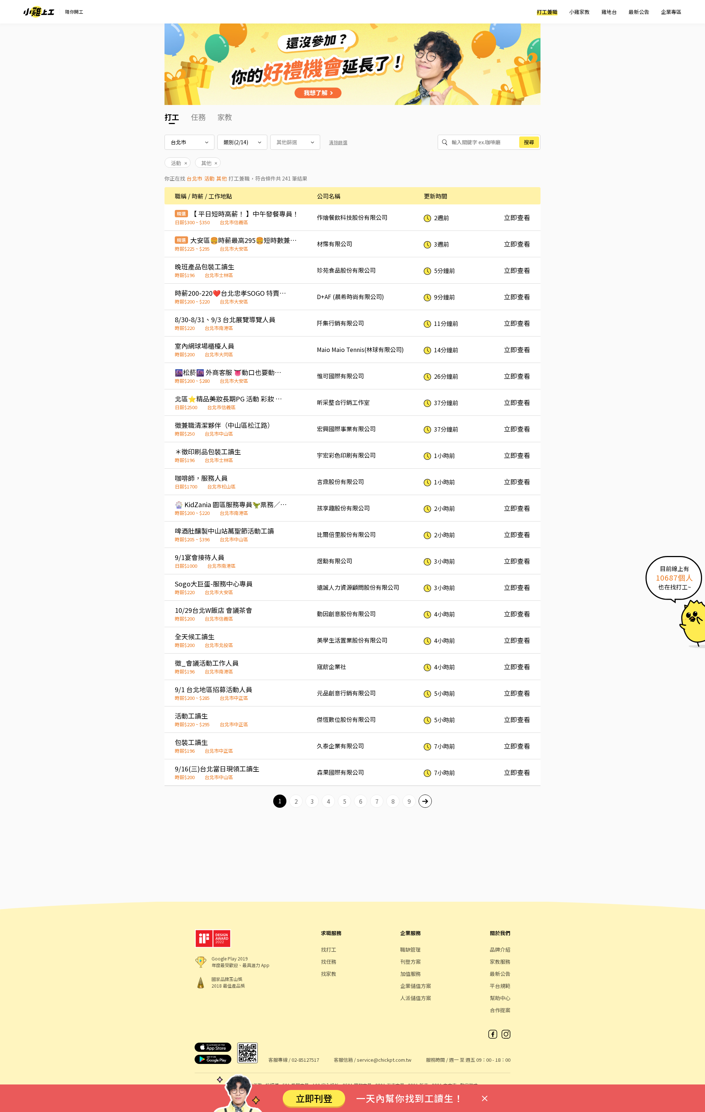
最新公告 (639, 11)
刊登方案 (410, 961)
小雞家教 (579, 11)
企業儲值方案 (415, 985)
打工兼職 (547, 11)
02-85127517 (305, 1059)
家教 (224, 117)
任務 (198, 117)
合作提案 (500, 1010)
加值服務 (410, 973)
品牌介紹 (500, 949)
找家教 (328, 973)
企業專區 (671, 11)
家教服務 (500, 961)
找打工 (328, 949)
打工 (171, 117)
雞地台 (609, 11)
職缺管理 (410, 949)
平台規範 (500, 985)
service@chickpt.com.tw (384, 1059)
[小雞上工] (39, 12)
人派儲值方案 (415, 998)
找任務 (328, 961)
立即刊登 (314, 1098)
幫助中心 (500, 998)
